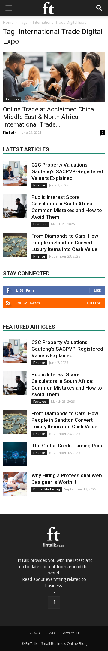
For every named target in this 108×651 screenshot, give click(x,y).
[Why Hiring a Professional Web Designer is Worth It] (15, 484)
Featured (40, 224)
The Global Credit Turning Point (68, 446)
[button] (99, 8)
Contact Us (70, 633)
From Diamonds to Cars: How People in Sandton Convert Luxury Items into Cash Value (65, 242)
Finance (39, 185)
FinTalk (9, 132)
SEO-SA (35, 633)
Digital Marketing (46, 489)
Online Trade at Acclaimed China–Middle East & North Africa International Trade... (50, 117)
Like (97, 290)
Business (12, 99)
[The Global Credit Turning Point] (15, 454)
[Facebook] (54, 602)
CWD (50, 633)
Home (8, 22)
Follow (94, 303)
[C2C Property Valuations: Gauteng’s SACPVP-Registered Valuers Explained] (15, 173)
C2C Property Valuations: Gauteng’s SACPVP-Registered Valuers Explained (67, 171)
